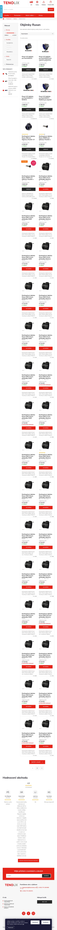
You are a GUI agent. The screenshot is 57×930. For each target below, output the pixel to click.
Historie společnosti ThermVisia (9, 904)
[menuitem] (7, 15)
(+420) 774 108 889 (43, 887)
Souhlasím (45, 922)
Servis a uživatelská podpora (9, 907)
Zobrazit (28, 69)
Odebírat (46, 875)
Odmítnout (35, 922)
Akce (8, 45)
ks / (44, 901)
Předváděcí (9, 51)
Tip (8, 49)
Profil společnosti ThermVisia (8, 901)
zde (23, 924)
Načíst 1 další (36, 762)
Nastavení (10, 927)
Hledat (51, 9)
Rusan (9, 59)
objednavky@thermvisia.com (29, 888)
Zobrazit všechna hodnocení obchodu (28, 860)
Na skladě (9, 43)
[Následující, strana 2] (37, 768)
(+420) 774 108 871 (27, 891)
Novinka (9, 47)
